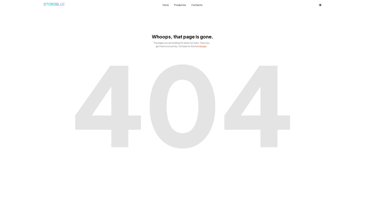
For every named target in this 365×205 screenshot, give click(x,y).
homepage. (201, 46)
